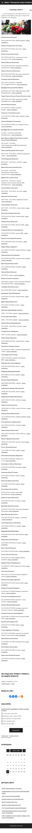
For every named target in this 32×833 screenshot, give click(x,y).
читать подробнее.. (17, 76)
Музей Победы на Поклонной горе (12, 799)
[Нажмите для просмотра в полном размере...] (16, 34)
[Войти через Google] (19, 696)
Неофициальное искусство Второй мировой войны (15, 792)
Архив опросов (14, 736)
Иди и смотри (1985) (8, 723)
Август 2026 (16, 750)
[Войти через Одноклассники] (22, 696)
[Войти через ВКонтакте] (13, 696)
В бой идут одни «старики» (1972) (12, 716)
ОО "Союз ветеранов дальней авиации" (14, 808)
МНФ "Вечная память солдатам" (12, 788)
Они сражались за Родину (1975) (12, 718)
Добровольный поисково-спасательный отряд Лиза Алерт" (14, 812)
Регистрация (5, 684)
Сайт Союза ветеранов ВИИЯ (11, 796)
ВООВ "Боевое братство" (9, 802)
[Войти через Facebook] (16, 696)
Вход (13, 684)
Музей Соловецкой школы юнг (11, 805)
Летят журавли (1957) (9, 721)
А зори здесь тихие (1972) (10, 713)
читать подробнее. (17, 93)
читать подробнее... (17, 59)
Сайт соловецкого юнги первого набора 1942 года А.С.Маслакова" (16, 816)
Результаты (5, 736)
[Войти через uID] (10, 696)
